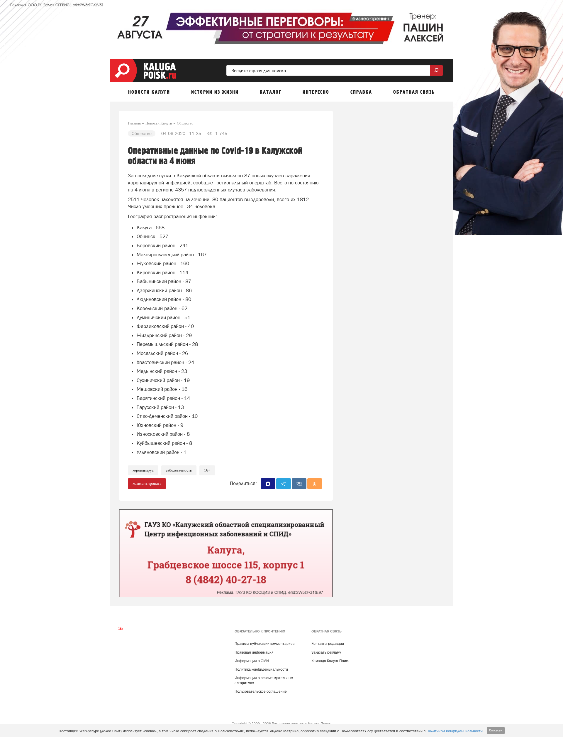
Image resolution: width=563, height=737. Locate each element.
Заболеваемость (179, 470)
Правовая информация (254, 652)
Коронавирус (143, 470)
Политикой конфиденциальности (454, 731)
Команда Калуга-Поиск (330, 661)
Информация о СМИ (252, 661)
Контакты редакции (327, 644)
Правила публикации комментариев (264, 644)
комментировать (147, 483)
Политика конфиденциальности (261, 669)
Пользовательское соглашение (261, 691)
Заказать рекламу (326, 652)
